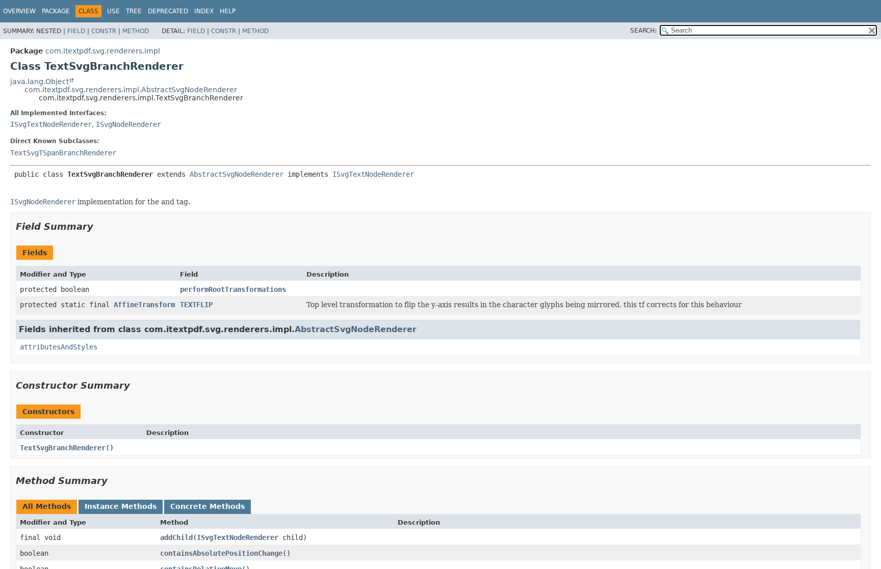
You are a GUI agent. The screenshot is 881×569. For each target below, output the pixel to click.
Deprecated (168, 11)
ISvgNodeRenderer (128, 124)
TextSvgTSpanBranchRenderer (63, 153)
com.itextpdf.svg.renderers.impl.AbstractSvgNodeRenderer (130, 90)
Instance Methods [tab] (121, 506)
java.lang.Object (39, 81)
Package (56, 11)
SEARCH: (643, 30)
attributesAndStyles (58, 347)
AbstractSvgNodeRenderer (236, 174)
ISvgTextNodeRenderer (51, 124)
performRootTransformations (233, 289)
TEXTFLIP (196, 305)
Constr (103, 31)
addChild (176, 537)
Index (204, 11)
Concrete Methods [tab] (207, 506)
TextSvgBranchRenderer (63, 448)
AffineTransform (144, 305)
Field (76, 31)
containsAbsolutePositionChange (221, 553)
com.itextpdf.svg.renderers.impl (102, 51)
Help (228, 11)
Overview (19, 11)
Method (135, 31)
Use (113, 11)
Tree (134, 11)
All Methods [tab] (46, 506)
